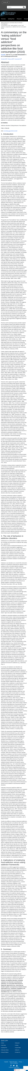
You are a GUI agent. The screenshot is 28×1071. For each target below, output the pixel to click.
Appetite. (3, 54)
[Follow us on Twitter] (13, 1065)
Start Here (4, 1045)
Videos (17, 1045)
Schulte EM (4, 59)
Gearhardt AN (18, 59)
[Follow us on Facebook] (11, 1065)
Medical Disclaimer (13, 1061)
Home (3, 1043)
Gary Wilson (16, 1067)
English (18, 1069)
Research (19, 18)
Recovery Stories (5, 1049)
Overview (3, 18)
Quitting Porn (11, 18)
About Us (17, 1049)
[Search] (24, 7)
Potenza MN (11, 59)
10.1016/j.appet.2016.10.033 (10, 131)
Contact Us (18, 1052)
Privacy (20, 1061)
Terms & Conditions (14, 1063)
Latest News (18, 1047)
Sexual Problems (5, 1052)
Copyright (6, 1061)
